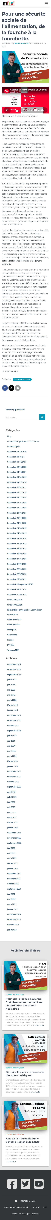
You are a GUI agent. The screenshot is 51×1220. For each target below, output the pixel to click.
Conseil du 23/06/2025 (16, 528)
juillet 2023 (11, 797)
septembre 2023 (14, 787)
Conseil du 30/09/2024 (16, 595)
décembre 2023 (14, 771)
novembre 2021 (14, 879)
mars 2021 (11, 904)
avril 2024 (11, 751)
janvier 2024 (12, 766)
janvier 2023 (12, 828)
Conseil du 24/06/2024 (16, 538)
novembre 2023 (14, 777)
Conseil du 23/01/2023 (16, 523)
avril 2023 (11, 812)
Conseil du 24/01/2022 (16, 533)
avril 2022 (11, 853)
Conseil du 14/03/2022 (16, 477)
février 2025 (12, 705)
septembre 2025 (14, 674)
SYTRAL (10, 645)
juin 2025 (11, 685)
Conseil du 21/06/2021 (16, 513)
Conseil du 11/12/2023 (16, 462)
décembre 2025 (14, 664)
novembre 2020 (14, 919)
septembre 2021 (14, 889)
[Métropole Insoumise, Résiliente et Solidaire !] (9, 3)
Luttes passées (13, 624)
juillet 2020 (11, 930)
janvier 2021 (12, 909)
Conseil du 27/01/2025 (16, 559)
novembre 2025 (14, 669)
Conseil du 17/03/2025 (16, 503)
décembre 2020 (14, 914)
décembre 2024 (14, 715)
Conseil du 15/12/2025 (16, 492)
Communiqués (13, 446)
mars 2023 (11, 817)
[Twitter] (25, 1187)
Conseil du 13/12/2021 (16, 472)
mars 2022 (11, 858)
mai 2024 (11, 746)
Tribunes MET (13, 650)
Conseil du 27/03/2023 (16, 564)
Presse (10, 640)
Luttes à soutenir (14, 619)
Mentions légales (28, 1201)
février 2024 (12, 761)
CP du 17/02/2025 (14, 605)
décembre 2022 (14, 833)
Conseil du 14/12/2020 (16, 482)
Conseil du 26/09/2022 (16, 554)
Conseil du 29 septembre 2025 (20, 584)
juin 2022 (11, 848)
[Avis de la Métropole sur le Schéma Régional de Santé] (25, 1115)
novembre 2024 (14, 720)
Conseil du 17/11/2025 (16, 508)
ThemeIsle (34, 1214)
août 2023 (11, 792)
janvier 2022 (12, 869)
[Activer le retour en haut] (45, 1214)
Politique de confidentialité (16, 1207)
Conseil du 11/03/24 (15, 457)
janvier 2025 (12, 710)
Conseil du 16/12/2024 (16, 498)
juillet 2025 (11, 680)
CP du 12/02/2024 (14, 600)
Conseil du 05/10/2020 (16, 452)
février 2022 (12, 863)
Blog (9, 436)
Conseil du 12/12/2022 (16, 467)
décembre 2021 (14, 874)
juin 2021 (11, 894)
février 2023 (12, 822)
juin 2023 (11, 802)
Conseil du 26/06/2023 (16, 549)
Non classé (12, 635)
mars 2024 (11, 756)
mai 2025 (11, 690)
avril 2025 (11, 695)
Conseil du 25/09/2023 (22, 379)
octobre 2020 (13, 925)
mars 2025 (11, 700)
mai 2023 (11, 807)
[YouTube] (39, 1187)
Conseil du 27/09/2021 (16, 579)
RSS (45, 1207)
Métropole (11, 630)
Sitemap (35, 1207)
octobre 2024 (13, 726)
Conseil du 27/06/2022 (16, 569)
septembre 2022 (14, 843)
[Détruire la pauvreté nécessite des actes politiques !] (25, 1049)
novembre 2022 (14, 838)
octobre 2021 (13, 884)
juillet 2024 (11, 736)
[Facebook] (12, 1187)
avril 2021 (11, 899)
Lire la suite (39, 1025)
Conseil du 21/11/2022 (16, 518)
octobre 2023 (13, 782)
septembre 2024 (14, 731)
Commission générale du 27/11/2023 (23, 441)
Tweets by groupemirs (15, 410)
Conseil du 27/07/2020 (16, 574)
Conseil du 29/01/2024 (16, 589)
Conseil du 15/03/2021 (16, 487)
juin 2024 (11, 741)
